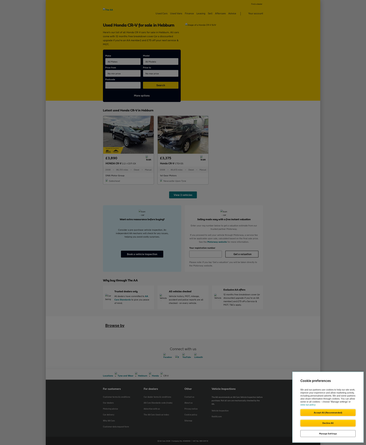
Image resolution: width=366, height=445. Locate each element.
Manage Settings (328, 433)
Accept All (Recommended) (328, 412)
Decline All (328, 423)
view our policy (308, 405)
